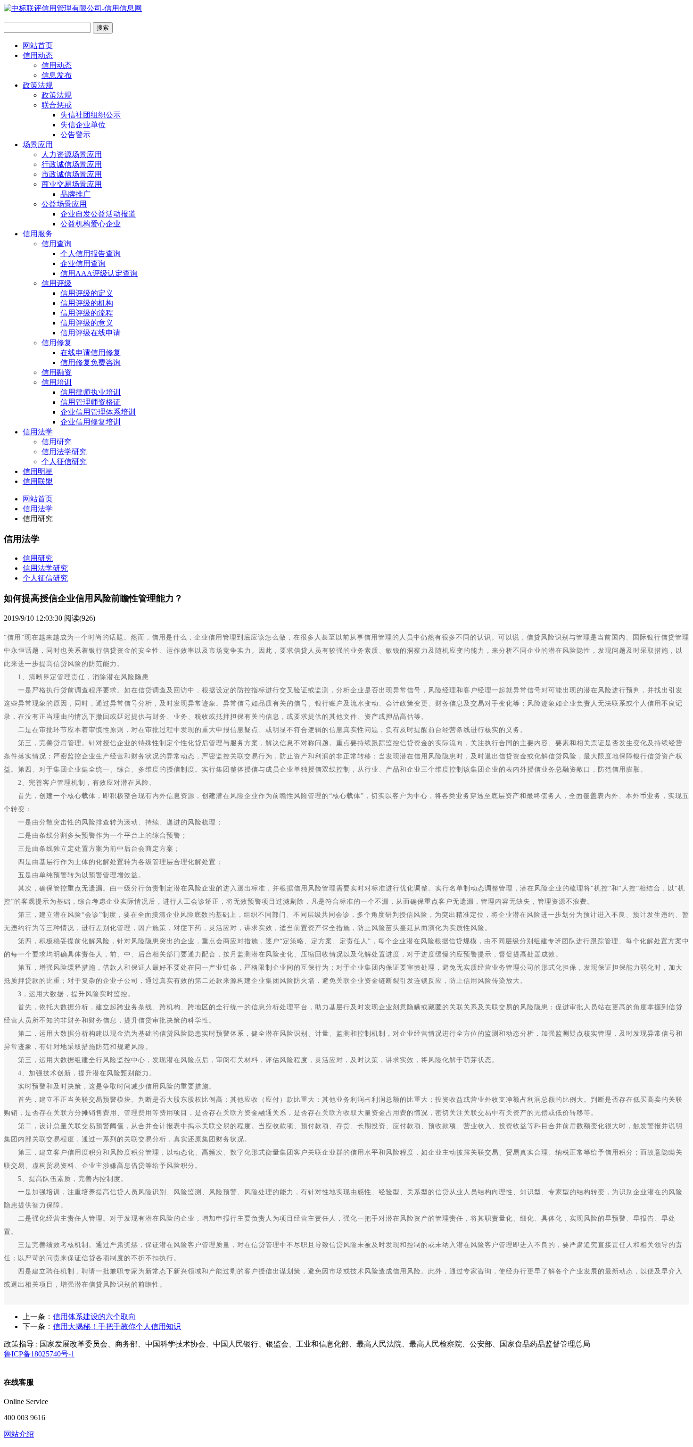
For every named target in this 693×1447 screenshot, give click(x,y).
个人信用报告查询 (90, 253)
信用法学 (38, 432)
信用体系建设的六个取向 (94, 1317)
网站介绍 (19, 1434)
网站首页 (38, 46)
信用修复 (56, 343)
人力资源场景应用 (71, 154)
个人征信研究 (64, 461)
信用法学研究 (64, 452)
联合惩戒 (56, 105)
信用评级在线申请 (90, 333)
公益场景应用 (64, 204)
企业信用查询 (83, 263)
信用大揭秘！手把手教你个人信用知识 (117, 1326)
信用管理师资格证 (90, 402)
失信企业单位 (83, 125)
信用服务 (38, 234)
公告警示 (75, 135)
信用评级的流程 (86, 313)
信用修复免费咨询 (90, 362)
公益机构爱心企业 (90, 224)
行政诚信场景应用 (71, 164)
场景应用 (38, 145)
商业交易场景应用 (71, 184)
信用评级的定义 (86, 293)
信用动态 (38, 55)
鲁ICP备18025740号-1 (39, 1354)
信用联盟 (38, 481)
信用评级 (56, 283)
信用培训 (56, 382)
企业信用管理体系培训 (98, 412)
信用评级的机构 (86, 303)
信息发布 (56, 75)
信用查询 (56, 244)
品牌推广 (75, 194)
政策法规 (38, 85)
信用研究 (56, 442)
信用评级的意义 (86, 323)
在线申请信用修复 (90, 353)
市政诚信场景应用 (71, 174)
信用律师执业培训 (90, 392)
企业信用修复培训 (90, 422)
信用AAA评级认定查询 (99, 273)
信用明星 (38, 471)
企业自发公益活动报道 (98, 214)
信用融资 (56, 372)
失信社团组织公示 (90, 115)
